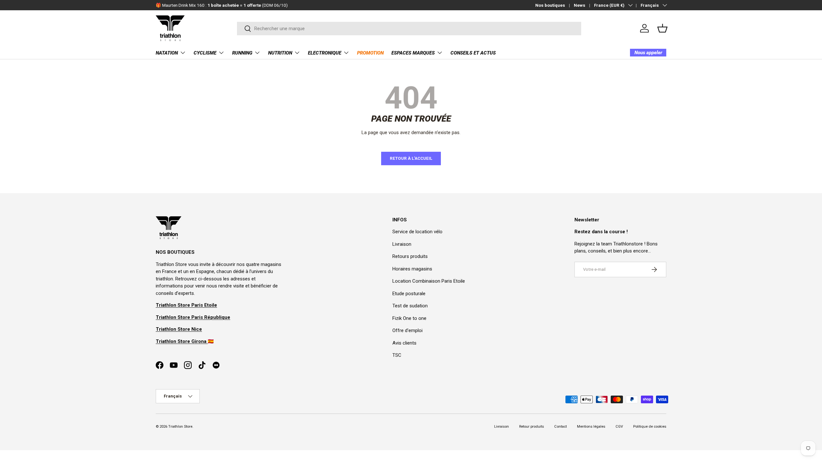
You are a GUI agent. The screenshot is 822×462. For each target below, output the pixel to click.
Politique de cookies (649, 426)
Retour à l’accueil (411, 158)
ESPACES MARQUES (413, 53)
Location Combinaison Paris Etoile (428, 281)
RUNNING (242, 53)
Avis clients (404, 343)
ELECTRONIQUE (324, 53)
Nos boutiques (550, 5)
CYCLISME (205, 53)
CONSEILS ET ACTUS (473, 53)
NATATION (167, 53)
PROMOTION (370, 53)
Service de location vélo (417, 232)
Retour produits (531, 426)
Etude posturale (408, 293)
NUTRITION (280, 53)
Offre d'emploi (407, 330)
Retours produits (410, 256)
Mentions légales (591, 426)
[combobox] (409, 28)
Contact (560, 426)
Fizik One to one (409, 318)
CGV (619, 426)
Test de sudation (410, 306)
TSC (396, 355)
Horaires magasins (412, 269)
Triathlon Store (180, 426)
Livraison (401, 244)
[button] (662, 28)
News (579, 5)
